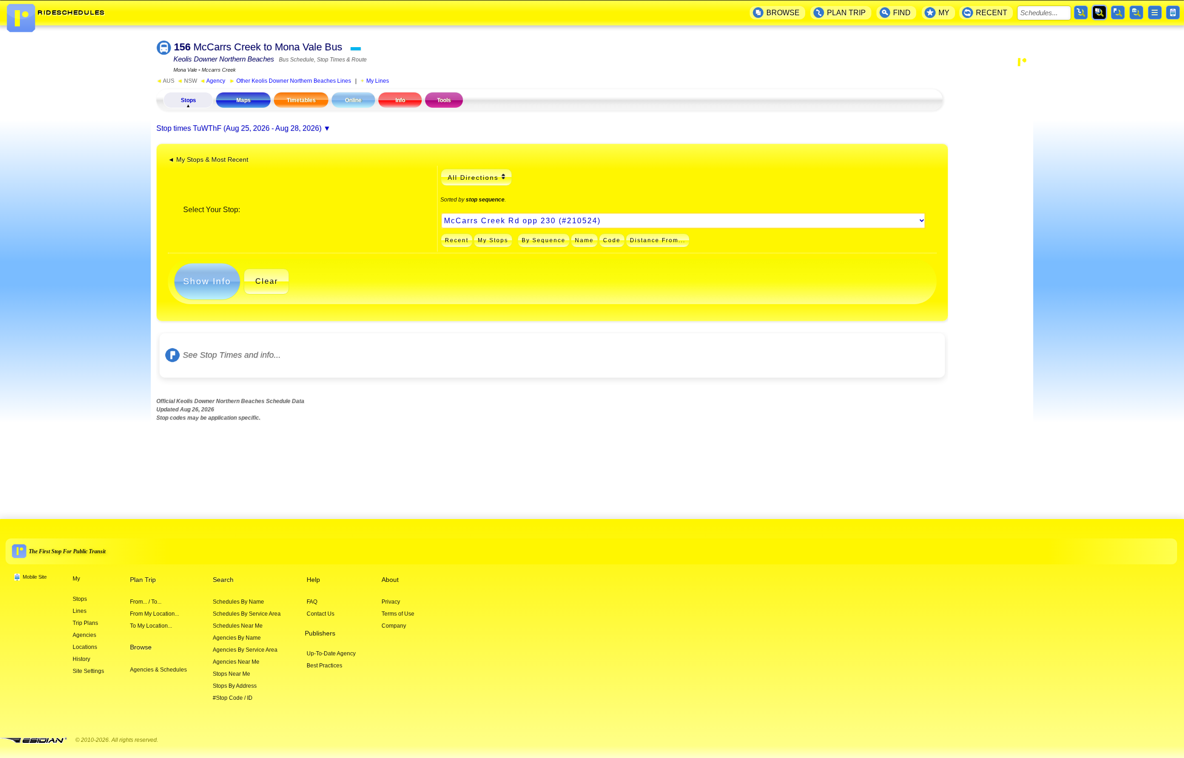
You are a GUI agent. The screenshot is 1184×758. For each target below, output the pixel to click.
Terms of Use (398, 614)
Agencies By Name (237, 638)
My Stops (493, 240)
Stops (188, 100)
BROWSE (783, 13)
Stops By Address (235, 686)
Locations (85, 647)
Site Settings (88, 671)
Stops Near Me (231, 674)
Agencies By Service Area (245, 650)
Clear (266, 281)
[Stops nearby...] (1118, 12)
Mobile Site (35, 577)
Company (394, 626)
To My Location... (151, 626)
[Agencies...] (1136, 12)
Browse (141, 647)
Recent (457, 240)
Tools (444, 100)
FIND (902, 13)
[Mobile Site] (1173, 12)
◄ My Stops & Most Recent (208, 159)
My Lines (377, 81)
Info (400, 100)
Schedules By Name (238, 602)
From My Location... (154, 614)
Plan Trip (143, 579)
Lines (79, 611)
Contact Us (320, 614)
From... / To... (145, 602)
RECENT (991, 13)
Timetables (301, 100)
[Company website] (37, 740)
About (390, 579)
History (81, 659)
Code (612, 240)
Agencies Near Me (236, 662)
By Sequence (544, 240)
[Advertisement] (991, 215)
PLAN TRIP (846, 13)
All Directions (473, 177)
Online (353, 100)
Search (223, 579)
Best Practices (324, 665)
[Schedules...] (1099, 12)
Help (313, 579)
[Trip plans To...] (1081, 12)
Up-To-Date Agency (331, 653)
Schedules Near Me (238, 626)
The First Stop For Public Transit (67, 551)
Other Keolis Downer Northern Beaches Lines (290, 81)
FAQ (312, 602)
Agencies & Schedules (158, 669)
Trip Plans (85, 623)
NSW (187, 81)
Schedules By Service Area (247, 614)
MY (944, 13)
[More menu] (1155, 12)
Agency (212, 81)
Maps (243, 100)
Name (584, 240)
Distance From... (657, 240)
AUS (165, 81)
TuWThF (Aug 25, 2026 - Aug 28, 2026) (257, 128)
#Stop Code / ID (233, 698)
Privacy (391, 602)
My (76, 578)
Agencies (84, 635)
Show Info (207, 281)
